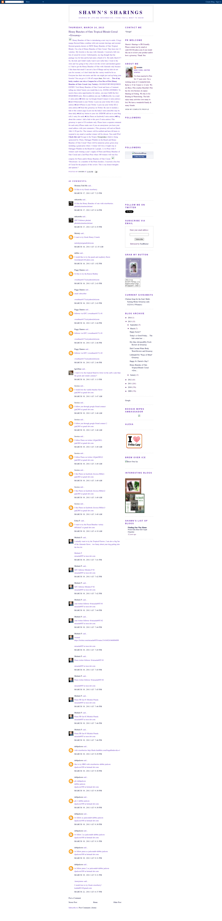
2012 (130, 379)
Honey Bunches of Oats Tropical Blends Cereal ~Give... (139, 368)
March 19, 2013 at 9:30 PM (88, 771)
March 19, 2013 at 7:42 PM (88, 576)
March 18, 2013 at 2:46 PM (88, 342)
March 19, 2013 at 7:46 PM (88, 706)
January (133, 375)
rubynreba (78, 199)
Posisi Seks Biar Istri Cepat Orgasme (137, 530)
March (132, 328)
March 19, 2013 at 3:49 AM (88, 447)
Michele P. (78, 537)
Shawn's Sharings (111, 12)
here (100, 78)
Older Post (117, 902)
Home (95, 902)
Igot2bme (77, 369)
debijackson (78, 746)
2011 (130, 383)
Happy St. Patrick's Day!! (139, 361)
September (134, 325)
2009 (130, 391)
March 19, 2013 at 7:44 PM (88, 610)
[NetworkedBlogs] (139, 153)
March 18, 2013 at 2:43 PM (88, 283)
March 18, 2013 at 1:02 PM (88, 263)
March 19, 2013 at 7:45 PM (88, 650)
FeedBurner (144, 244)
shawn (139, 67)
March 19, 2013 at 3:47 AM (88, 396)
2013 (130, 321)
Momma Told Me (80, 185)
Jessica (77, 386)
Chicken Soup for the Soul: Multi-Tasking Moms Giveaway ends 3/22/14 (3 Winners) (137, 302)
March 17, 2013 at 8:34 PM (88, 210)
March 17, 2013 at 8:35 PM (88, 227)
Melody (77, 233)
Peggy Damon (79, 270)
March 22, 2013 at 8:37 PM (88, 891)
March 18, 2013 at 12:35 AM (88, 246)
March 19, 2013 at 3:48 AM (88, 413)
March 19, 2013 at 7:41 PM (88, 559)
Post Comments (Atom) (87, 907)
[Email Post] (96, 171)
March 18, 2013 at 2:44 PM (88, 323)
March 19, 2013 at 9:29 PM (88, 754)
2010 (130, 387)
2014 (130, 317)
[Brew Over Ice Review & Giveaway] (131, 461)
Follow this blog (139, 156)
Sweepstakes (102, 137)
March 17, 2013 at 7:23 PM (88, 193)
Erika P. (77, 520)
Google (128, 31)
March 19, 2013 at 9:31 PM (88, 841)
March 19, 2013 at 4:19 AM (88, 531)
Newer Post (73, 902)
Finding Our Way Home (137, 527)
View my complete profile (137, 109)
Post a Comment (75, 898)
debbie (76, 253)
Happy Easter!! (135, 332)
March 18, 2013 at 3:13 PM (88, 379)
